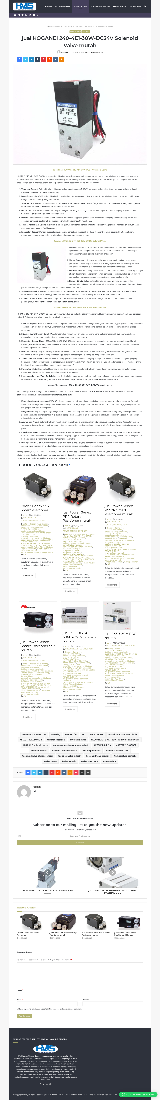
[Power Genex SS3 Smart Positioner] (31, 922)
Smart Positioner (44, 549)
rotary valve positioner (72, 563)
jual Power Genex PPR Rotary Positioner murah (77, 516)
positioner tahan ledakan (73, 554)
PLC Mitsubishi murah (71, 671)
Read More (28, 575)
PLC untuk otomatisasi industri (75, 675)
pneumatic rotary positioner (74, 548)
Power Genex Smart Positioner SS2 (35, 683)
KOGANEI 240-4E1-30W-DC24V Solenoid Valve (116, 739)
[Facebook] (41, 1084)
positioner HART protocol (115, 546)
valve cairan (51, 761)
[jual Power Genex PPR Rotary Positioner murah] (64, 922)
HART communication (30, 533)
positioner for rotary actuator (117, 544)
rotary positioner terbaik (73, 561)
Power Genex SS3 (29, 542)
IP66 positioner (27, 676)
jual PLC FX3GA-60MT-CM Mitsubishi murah (80, 637)
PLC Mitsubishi (69, 670)
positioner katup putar (72, 552)
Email (20, 999)
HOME (49, 7)
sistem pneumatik (29, 549)
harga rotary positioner (72, 541)
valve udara (110, 761)
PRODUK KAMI (81, 7)
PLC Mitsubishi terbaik (72, 673)
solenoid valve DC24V (117, 750)
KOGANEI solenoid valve (36, 745)
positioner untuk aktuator (31, 682)
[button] (138, 1094)
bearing (45, 524)
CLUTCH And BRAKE (39, 526)
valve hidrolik (69, 761)
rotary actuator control (114, 553)
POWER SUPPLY (28, 545)
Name (20, 990)
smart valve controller (30, 550)
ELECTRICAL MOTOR (30, 529)
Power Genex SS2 (28, 685)
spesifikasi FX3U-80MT (114, 679)
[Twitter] (44, 1084)
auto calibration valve (32, 524)
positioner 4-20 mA (71, 550)
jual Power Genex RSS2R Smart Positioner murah (119, 510)
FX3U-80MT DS (130, 654)
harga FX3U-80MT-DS (115, 656)
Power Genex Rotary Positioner (76, 557)
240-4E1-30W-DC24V (35, 734)
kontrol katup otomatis (72, 545)
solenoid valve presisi (97, 756)
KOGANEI (86, 32)
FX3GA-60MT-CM (70, 659)
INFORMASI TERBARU (101, 7)
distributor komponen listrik (32, 527)
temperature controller (30, 552)
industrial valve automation (116, 539)
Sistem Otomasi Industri (43, 547)
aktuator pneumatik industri (76, 534)
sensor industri (27, 547)
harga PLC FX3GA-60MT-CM (75, 661)
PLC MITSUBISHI (86, 649)
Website (85, 999)
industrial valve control (30, 536)
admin (63, 52)
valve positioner (47, 552)
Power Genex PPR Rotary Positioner (78, 556)
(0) (24, 554)
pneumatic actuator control (32, 680)
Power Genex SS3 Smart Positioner (35, 508)
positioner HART (46, 540)
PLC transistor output (113, 666)
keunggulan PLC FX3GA (73, 664)
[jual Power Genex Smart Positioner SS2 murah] (128, 922)
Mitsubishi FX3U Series (114, 659)
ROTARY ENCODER (44, 545)
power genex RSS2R (113, 547)
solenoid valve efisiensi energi (38, 756)
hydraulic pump (28, 534)
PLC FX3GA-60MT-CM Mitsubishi (77, 668)
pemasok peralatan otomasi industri (35, 538)
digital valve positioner (30, 667)
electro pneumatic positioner (32, 531)
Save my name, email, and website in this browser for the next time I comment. (50, 1009)
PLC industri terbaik (113, 663)
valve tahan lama (90, 761)
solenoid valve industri (70, 756)
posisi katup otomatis (29, 540)
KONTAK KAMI (120, 7)
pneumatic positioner (113, 542)
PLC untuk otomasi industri (116, 668)
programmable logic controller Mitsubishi (75, 680)
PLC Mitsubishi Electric (85, 670)
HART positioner (46, 671)
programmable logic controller (117, 672)
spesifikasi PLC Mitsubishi (73, 688)
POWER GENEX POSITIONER (33, 521)
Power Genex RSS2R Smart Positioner (120, 549)
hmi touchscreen (47, 533)
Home (51, 26)
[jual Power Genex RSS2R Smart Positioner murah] (96, 922)
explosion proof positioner (116, 535)
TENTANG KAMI (63, 7)
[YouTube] (47, 1084)
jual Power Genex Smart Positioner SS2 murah (38, 646)
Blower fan (25, 526)
